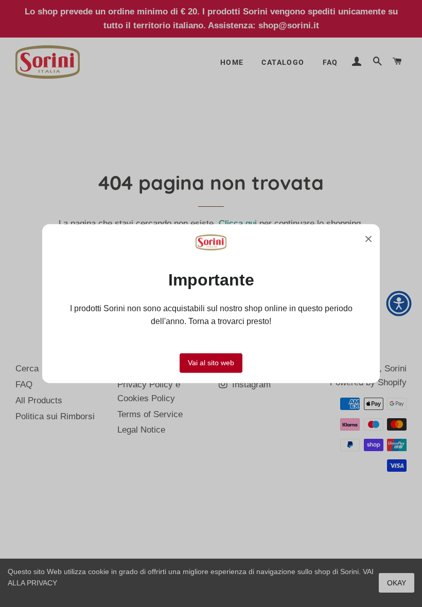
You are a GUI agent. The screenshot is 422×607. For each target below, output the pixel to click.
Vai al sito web (211, 362)
